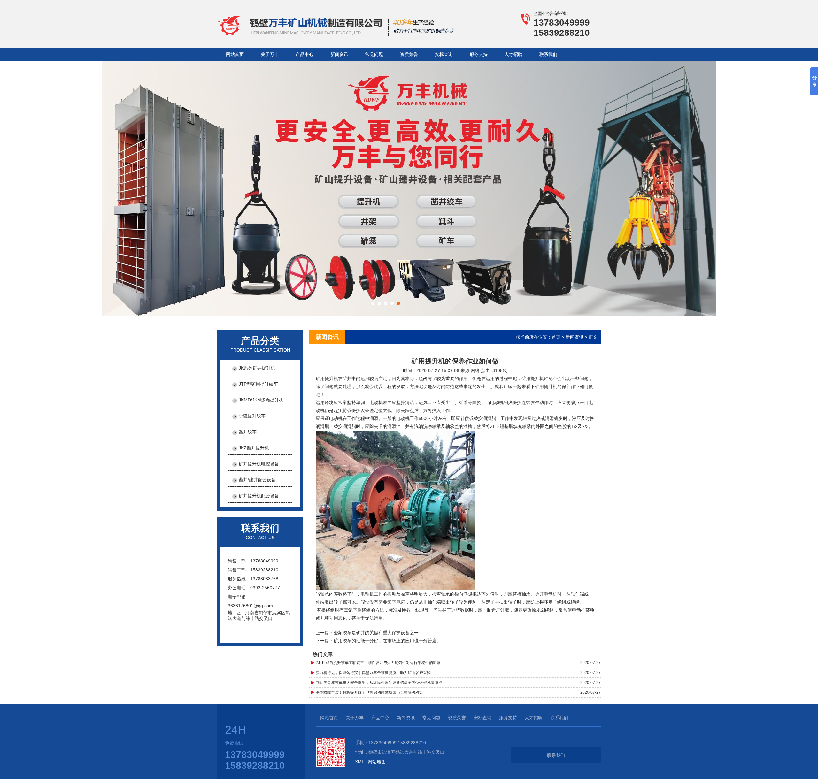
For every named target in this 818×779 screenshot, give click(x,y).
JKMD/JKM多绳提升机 (261, 399)
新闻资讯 (339, 54)
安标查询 (444, 54)
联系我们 (548, 54)
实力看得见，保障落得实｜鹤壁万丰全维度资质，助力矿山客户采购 (373, 672)
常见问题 (374, 54)
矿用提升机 (327, 378)
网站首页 (235, 54)
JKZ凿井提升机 (254, 447)
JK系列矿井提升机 (257, 367)
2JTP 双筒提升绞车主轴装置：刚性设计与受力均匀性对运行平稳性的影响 (378, 663)
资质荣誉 (409, 54)
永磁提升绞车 (252, 415)
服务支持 (479, 54)
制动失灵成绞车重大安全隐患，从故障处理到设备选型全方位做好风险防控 (379, 682)
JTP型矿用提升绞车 (258, 383)
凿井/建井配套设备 (257, 479)
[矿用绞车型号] (340, 34)
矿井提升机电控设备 (259, 463)
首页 (556, 337)
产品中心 (304, 54)
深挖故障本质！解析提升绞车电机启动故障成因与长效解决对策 (369, 692)
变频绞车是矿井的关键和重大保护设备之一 (376, 632)
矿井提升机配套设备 (259, 495)
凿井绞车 (248, 431)
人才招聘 (513, 54)
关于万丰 (270, 54)
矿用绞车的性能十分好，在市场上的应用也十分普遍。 (387, 640)
